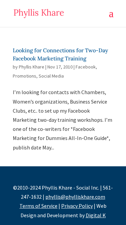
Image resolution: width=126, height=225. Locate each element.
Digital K (96, 215)
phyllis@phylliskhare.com (75, 196)
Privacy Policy (77, 205)
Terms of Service (38, 205)
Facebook (86, 67)
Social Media (51, 76)
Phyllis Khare (31, 67)
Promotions (24, 76)
